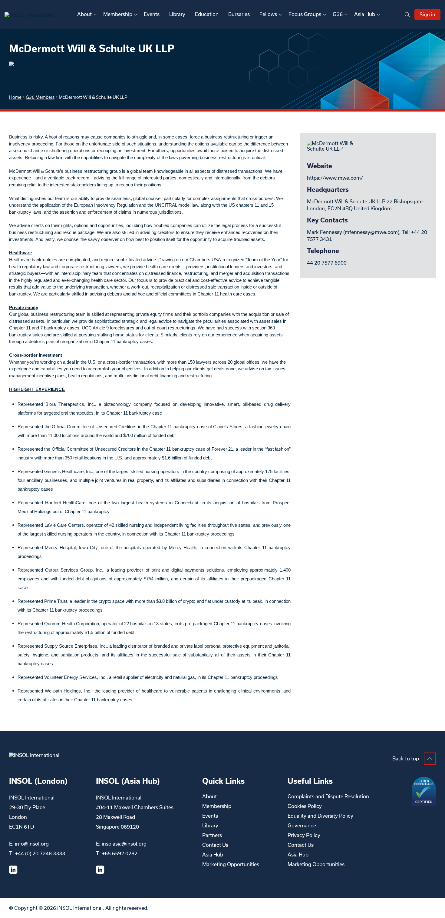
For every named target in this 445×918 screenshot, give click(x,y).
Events (152, 14)
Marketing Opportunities (230, 864)
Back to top (405, 758)
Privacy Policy (304, 835)
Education (207, 14)
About (84, 14)
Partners (212, 835)
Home (15, 97)
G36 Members (40, 97)
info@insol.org (32, 843)
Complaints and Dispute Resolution (328, 796)
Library (177, 14)
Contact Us (215, 845)
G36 (338, 14)
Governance (302, 825)
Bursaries (239, 14)
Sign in (427, 14)
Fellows (268, 14)
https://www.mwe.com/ (335, 178)
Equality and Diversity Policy (320, 816)
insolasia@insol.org (124, 843)
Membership (117, 14)
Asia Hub (364, 14)
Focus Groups (304, 14)
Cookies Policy (305, 806)
